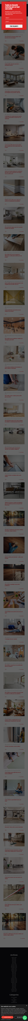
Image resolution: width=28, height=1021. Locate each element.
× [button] (26, 1005)
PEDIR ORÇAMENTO (14, 26)
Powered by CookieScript (6, 1019)
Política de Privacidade (9, 1015)
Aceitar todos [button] (7, 1017)
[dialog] (14, 1012)
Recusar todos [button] (20, 1017)
